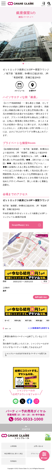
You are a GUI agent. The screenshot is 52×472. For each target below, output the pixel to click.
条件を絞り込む (41, 297)
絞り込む (44, 458)
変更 (45, 281)
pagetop (26, 429)
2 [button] (26, 63)
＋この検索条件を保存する (38, 328)
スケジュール (20, 91)
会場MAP (32, 91)
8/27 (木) (28, 320)
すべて (7, 320)
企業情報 (13, 446)
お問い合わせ (38, 446)
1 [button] (23, 63)
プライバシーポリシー (38, 453)
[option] (26, 41)
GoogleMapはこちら (20, 225)
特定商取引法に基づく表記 (13, 453)
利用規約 (13, 461)
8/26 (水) (18, 320)
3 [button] (28, 63)
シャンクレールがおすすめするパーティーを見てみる (25, 354)
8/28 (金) (39, 320)
